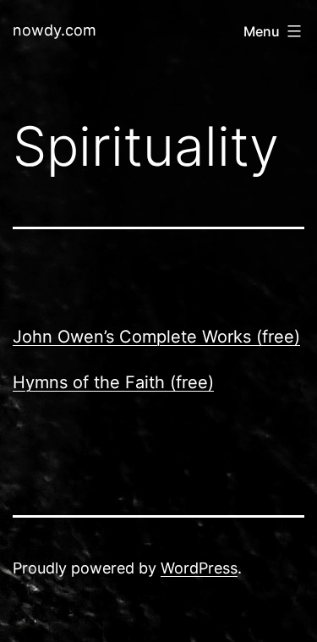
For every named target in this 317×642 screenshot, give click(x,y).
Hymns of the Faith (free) (113, 382)
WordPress (199, 568)
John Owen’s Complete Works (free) (156, 336)
